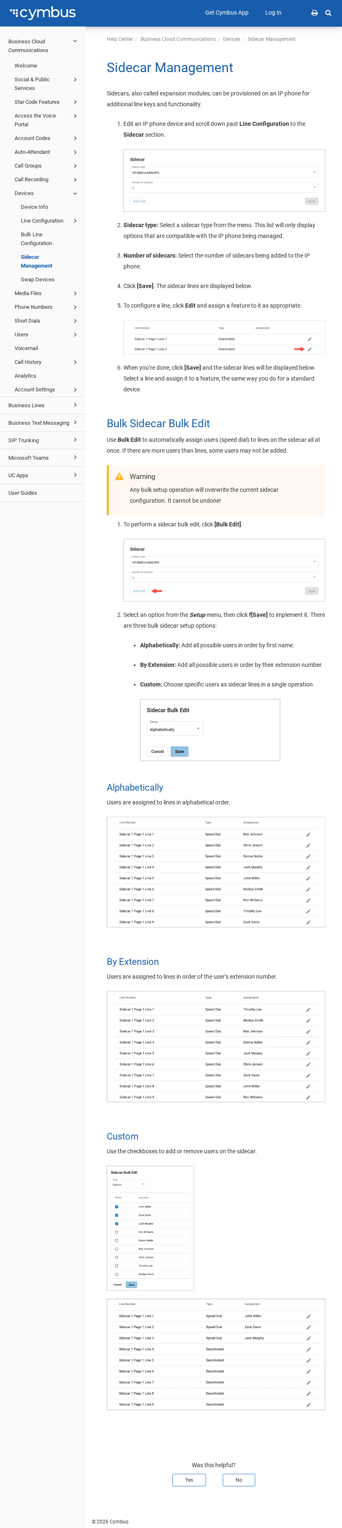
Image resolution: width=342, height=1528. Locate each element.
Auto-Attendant (32, 152)
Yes (189, 1480)
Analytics (25, 376)
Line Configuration (42, 221)
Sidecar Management (36, 261)
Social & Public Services (32, 83)
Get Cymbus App (227, 12)
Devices (24, 193)
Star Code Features (37, 102)
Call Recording (31, 179)
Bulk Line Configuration (36, 238)
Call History (28, 362)
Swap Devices (38, 279)
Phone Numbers (34, 307)
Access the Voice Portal (35, 120)
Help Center (120, 39)
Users (21, 334)
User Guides (22, 493)
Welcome (26, 66)
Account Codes (32, 138)
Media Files (28, 293)
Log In (273, 12)
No (239, 1480)
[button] (328, 12)
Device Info (34, 207)
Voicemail (26, 348)
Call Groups (28, 166)
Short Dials (27, 321)
